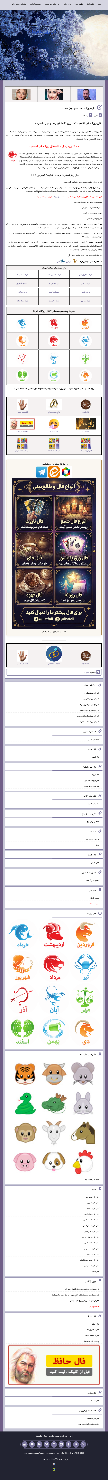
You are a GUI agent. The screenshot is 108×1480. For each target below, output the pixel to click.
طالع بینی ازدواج (93, 821)
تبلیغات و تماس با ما (19, 4)
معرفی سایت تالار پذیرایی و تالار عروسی (84, 1300)
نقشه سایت (44, 1459)
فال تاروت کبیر (93, 1203)
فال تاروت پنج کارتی (91, 1231)
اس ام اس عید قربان (91, 699)
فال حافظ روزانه (93, 1329)
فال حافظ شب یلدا (92, 1335)
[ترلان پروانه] (54, 95)
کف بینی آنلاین (93, 804)
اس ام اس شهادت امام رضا (89, 722)
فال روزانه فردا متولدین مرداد (78, 108)
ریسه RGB (94, 898)
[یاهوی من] (83, 1444)
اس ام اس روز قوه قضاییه (89, 710)
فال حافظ (90, 4)
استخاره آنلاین (35, 4)
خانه (100, 4)
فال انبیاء (95, 757)
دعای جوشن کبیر (92, 839)
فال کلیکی (95, 862)
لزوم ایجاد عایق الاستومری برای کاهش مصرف (82, 1289)
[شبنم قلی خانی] (21, 95)
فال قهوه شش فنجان (91, 786)
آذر (58, 261)
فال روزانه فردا (44, 31)
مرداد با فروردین (85, 274)
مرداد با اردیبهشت (54, 274)
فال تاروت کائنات (92, 1208)
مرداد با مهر (85, 292)
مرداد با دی (85, 301)
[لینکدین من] (25, 1444)
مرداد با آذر (22, 292)
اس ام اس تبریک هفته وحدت (88, 716)
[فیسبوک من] (68, 1444)
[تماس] (54, 1444)
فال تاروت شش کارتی (90, 1237)
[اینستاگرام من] (61, 1444)
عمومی (86, 672)
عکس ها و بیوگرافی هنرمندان (88, 1424)
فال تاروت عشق (93, 1254)
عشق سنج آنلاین (92, 880)
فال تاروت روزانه (92, 1197)
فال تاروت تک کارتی (91, 1214)
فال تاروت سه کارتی (91, 1220)
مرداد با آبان (54, 292)
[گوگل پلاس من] (39, 1444)
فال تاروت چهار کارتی (91, 1225)
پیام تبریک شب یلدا (91, 1341)
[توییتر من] (47, 1444)
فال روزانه (67, 4)
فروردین (69, 261)
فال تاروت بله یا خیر (91, 1266)
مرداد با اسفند (22, 301)
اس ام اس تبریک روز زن (90, 693)
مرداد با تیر (85, 283)
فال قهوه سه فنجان (91, 780)
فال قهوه (95, 775)
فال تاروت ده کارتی (91, 1248)
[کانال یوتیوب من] (32, 1444)
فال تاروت (79, 4)
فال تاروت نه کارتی (92, 1243)
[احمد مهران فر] (86, 95)
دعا (97, 845)
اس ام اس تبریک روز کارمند (88, 704)
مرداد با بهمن (54, 301)
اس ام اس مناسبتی (52, 4)
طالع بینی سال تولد (92, 1179)
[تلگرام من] (76, 1444)
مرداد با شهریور (22, 283)
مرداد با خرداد (22, 274)
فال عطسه (95, 1401)
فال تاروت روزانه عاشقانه (89, 1260)
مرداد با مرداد (54, 283)
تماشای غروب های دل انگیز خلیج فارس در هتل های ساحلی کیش (75, 1295)
